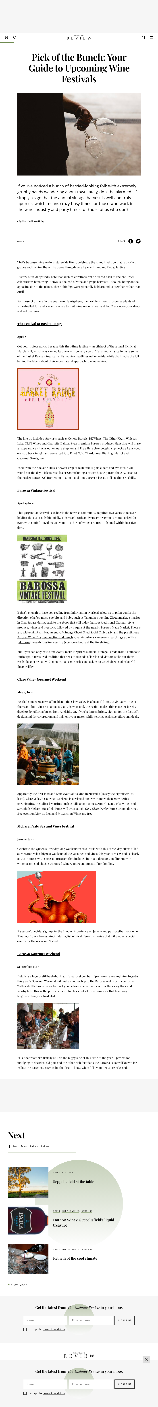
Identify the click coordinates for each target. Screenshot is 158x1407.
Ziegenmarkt (118, 617)
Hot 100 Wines (70, 1211)
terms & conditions (54, 1329)
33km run (23, 642)
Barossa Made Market (115, 627)
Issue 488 (67, 1172)
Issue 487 (86, 1249)
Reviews (45, 1146)
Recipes (34, 1146)
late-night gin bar (36, 632)
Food (15, 1146)
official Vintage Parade (102, 652)
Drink (20, 241)
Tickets (47, 473)
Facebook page (41, 1068)
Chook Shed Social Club (89, 632)
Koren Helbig (38, 221)
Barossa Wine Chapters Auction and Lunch (45, 637)
